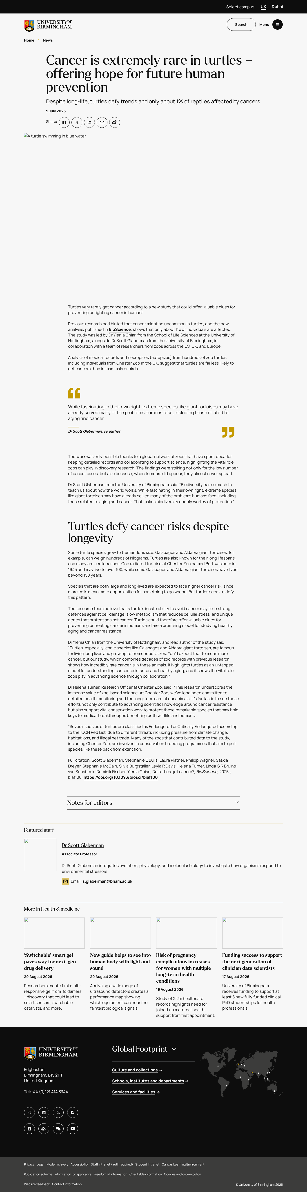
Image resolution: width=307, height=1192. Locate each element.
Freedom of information (110, 1174)
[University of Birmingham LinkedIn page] (43, 1112)
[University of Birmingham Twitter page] (58, 1112)
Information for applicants (72, 1174)
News (48, 40)
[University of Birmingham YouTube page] (72, 1128)
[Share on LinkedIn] (89, 122)
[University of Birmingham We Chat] (58, 1128)
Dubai (277, 6)
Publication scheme (38, 1174)
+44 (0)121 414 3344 (49, 1091)
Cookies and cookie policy (182, 1174)
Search (241, 24)
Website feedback (37, 1184)
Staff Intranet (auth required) (112, 1164)
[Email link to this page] (102, 122)
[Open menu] (277, 24)
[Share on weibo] (114, 122)
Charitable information (145, 1174)
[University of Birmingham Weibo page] (43, 1128)
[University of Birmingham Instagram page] (29, 1112)
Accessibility (80, 1164)
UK (263, 6)
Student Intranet (147, 1164)
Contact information (67, 1184)
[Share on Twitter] (76, 122)
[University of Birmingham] (48, 24)
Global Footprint (140, 1049)
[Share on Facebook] (64, 122)
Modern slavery (57, 1164)
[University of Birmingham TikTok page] (29, 1128)
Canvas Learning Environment (183, 1164)
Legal (40, 1164)
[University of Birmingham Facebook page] (72, 1112)
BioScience (120, 329)
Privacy (29, 1164)
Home (29, 40)
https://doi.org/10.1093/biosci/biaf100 (121, 777)
